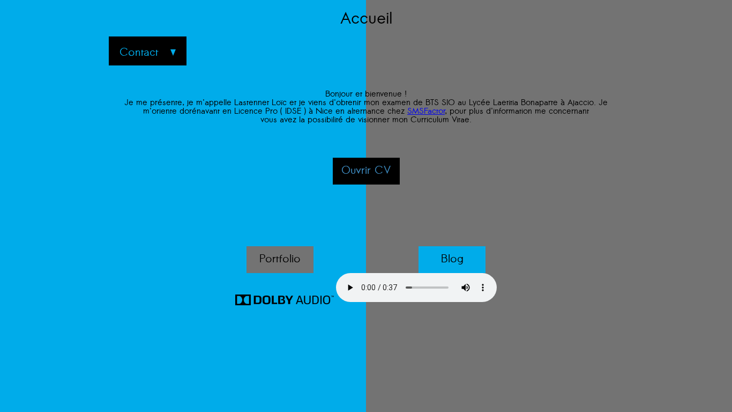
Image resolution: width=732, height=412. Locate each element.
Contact (139, 53)
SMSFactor (426, 112)
